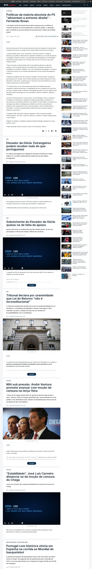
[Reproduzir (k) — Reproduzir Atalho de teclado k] (5, 195)
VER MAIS (31, 285)
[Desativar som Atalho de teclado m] (12, 195)
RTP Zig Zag (59, 1)
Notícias (18, 1)
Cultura (38, 5)
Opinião (45, 5)
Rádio (39, 1)
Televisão (33, 1)
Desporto (25, 1)
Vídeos (52, 5)
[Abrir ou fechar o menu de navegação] (87, 5)
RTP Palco (52, 1)
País (20, 5)
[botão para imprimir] (56, 131)
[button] (85, 5)
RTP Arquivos (76, 1)
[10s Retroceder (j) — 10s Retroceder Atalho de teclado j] (8, 195)
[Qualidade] (54, 195)
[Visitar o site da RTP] (13, 1)
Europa (26, 5)
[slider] (37, 195)
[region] (31, 180)
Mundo (32, 5)
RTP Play (44, 1)
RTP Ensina (67, 1)
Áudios (58, 5)
